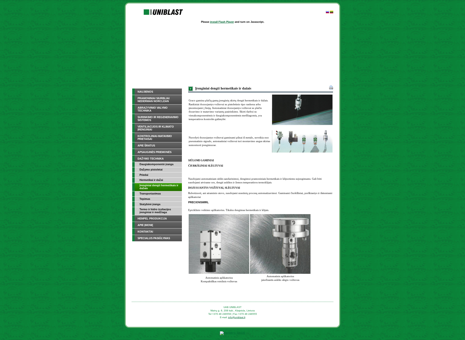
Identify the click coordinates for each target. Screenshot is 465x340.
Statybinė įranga (150, 204)
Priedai (144, 174)
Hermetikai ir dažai (151, 179)
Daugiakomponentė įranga (156, 164)
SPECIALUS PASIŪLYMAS (154, 238)
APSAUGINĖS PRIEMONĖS (154, 152)
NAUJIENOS (145, 91)
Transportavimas (150, 193)
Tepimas (145, 198)
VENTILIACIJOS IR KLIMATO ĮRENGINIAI (156, 128)
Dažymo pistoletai (151, 169)
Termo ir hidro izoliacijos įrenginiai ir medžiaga (155, 211)
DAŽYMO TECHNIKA (151, 158)
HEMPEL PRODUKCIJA (152, 218)
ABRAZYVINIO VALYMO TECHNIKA (153, 109)
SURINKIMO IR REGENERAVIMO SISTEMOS (158, 118)
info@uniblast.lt (236, 317)
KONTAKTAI (145, 231)
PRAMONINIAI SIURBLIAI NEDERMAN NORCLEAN (154, 100)
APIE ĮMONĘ (145, 225)
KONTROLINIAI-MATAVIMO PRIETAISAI (155, 137)
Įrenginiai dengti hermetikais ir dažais (159, 187)
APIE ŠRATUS (146, 145)
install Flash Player (222, 21)
